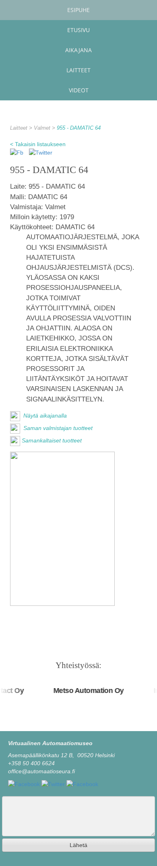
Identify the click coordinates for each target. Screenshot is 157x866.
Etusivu (78, 30)
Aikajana (78, 50)
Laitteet (78, 70)
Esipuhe (78, 10)
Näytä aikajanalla (44, 415)
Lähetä (78, 845)
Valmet (43, 128)
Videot (79, 90)
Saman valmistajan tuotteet (57, 428)
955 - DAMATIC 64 (79, 128)
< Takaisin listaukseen (38, 144)
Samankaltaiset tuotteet (52, 440)
